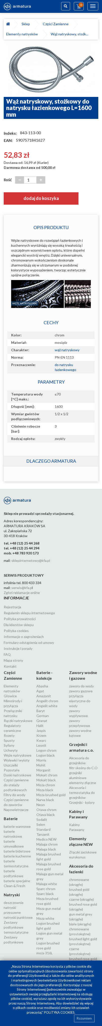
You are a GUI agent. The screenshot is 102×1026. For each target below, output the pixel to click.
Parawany (76, 830)
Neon (40, 805)
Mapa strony (13, 660)
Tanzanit (43, 834)
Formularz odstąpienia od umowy (29, 642)
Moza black (44, 790)
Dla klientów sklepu (19, 625)
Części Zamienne (56, 24)
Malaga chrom (47, 844)
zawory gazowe (81, 691)
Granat (41, 721)
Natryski (12, 894)
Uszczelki (11, 765)
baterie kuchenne (17, 856)
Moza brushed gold (51, 795)
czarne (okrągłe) (81, 899)
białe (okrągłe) (80, 924)
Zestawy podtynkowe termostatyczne (16, 927)
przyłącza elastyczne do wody (79, 701)
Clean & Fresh (14, 886)
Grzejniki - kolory (82, 802)
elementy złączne (82, 783)
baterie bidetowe (17, 851)
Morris (41, 760)
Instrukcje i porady (18, 648)
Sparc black (45, 894)
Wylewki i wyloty (16, 760)
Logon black (45, 755)
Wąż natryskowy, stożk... (69, 34)
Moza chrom (45, 785)
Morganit (43, 770)
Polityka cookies (16, 631)
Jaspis (41, 730)
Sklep (26, 24)
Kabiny (74, 825)
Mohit (41, 765)
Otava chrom (46, 810)
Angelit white (46, 706)
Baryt (40, 711)
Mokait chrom (46, 775)
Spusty (9, 740)
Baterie (11, 818)
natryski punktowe (18, 917)
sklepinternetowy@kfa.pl (30, 560)
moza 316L (44, 953)
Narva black (45, 800)
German (42, 716)
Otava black (45, 814)
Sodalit (41, 819)
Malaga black (46, 849)
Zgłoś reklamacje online (22, 592)
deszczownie (14, 902)
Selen (40, 824)
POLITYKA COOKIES (59, 1012)
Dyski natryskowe (17, 775)
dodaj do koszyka (41, 198)
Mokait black (46, 780)
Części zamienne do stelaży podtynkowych (16, 785)
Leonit (41, 745)
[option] (51, 70)
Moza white (45, 918)
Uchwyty (11, 750)
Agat (40, 691)
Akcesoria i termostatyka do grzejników (82, 793)
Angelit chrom (47, 701)
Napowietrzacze (16, 810)
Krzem (41, 735)
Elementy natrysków (22, 34)
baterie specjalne (17, 881)
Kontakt (10, 666)
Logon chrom (46, 750)
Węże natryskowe (17, 755)
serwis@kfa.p (21, 588)
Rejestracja (12, 607)
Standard (43, 829)
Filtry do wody (14, 795)
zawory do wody (81, 686)
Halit (40, 725)
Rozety (9, 735)
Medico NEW (46, 839)
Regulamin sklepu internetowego (29, 613)
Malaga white (46, 884)
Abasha (42, 686)
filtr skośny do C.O (83, 768)
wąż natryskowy (67, 350)
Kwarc (41, 740)
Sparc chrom (45, 889)
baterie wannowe (17, 826)
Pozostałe (12, 770)
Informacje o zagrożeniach (24, 636)
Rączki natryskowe (18, 721)
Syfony (9, 745)
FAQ (7, 654)
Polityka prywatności (20, 619)
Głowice (10, 696)
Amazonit (43, 696)
